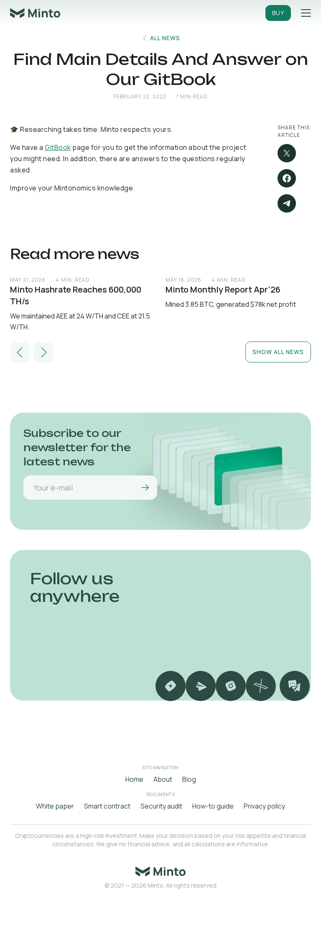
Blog (189, 779)
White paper (55, 806)
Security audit (161, 806)
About (162, 779)
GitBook (58, 147)
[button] (20, 352)
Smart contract (107, 806)
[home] (35, 13)
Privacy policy (264, 806)
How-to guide (213, 806)
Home (134, 779)
